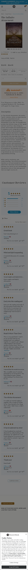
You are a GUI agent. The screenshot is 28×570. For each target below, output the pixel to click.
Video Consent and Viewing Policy (12, 555)
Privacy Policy (21, 553)
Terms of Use (12, 553)
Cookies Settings (14, 562)
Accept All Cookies (14, 567)
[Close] (26, 534)
